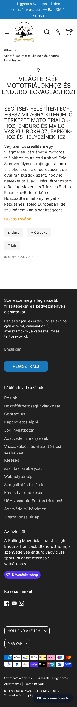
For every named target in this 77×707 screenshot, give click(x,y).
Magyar (15, 643)
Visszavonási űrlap (21, 517)
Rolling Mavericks (45, 690)
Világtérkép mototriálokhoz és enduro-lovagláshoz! (32, 58)
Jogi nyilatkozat (19, 430)
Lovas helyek (34, 684)
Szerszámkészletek (18, 678)
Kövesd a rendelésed (24, 492)
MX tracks (38, 232)
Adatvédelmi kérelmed (25, 509)
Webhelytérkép (18, 476)
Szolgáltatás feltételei (24, 484)
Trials (12, 245)
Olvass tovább (17, 219)
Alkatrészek (12, 684)
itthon (8, 50)
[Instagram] (21, 603)
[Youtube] (14, 603)
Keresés (11, 460)
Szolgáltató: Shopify (19, 695)
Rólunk (10, 398)
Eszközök (42, 678)
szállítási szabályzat (23, 468)
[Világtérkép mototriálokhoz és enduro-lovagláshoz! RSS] (38, 69)
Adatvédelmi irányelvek (26, 438)
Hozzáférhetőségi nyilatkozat (32, 406)
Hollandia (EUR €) (25, 631)
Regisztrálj (26, 366)
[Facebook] (6, 603)
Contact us (14, 414)
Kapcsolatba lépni (21, 422)
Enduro (13, 232)
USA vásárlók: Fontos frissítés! (33, 500)
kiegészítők (60, 678)
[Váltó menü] (7, 31)
